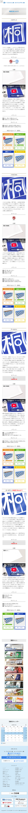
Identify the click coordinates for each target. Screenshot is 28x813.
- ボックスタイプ (5, 774)
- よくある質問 (17, 779)
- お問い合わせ (17, 774)
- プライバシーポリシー (19, 784)
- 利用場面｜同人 (18, 771)
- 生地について (5, 781)
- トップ (3, 768)
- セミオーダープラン (6, 779)
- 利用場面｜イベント (19, 768)
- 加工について (5, 783)
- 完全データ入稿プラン (6, 776)
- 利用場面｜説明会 (6, 786)
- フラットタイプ (5, 769)
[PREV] (2, 725)
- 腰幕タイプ (4, 773)
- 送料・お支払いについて (20, 778)
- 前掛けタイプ (5, 771)
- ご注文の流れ (17, 776)
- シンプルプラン (5, 778)
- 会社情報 (17, 781)
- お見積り (17, 773)
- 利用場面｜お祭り (18, 769)
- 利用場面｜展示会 (6, 784)
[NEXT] (25, 725)
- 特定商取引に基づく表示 (20, 783)
